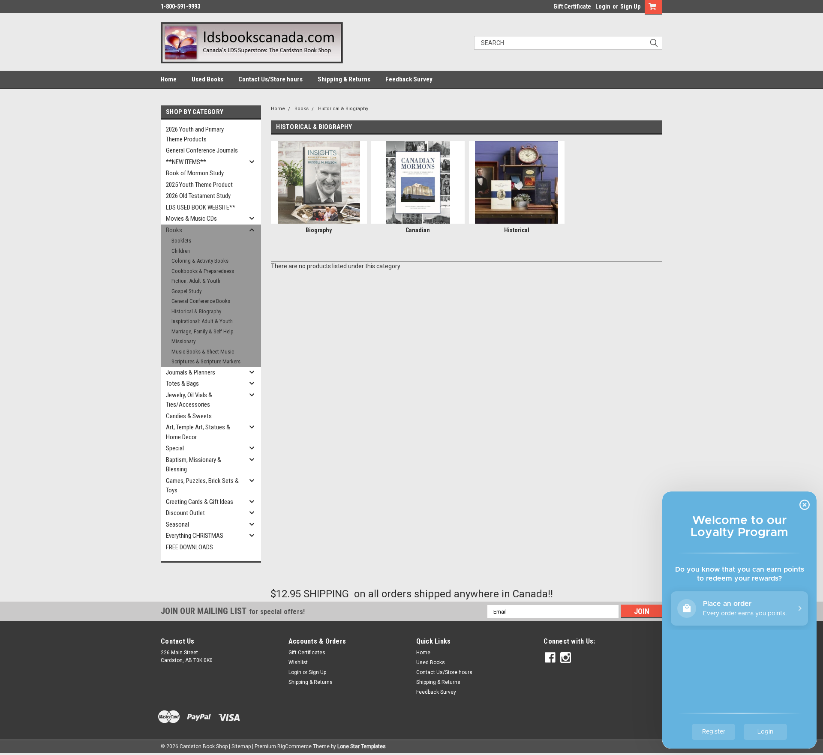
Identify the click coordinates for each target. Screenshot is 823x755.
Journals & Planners (190, 372)
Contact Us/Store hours (270, 79)
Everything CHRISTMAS (194, 535)
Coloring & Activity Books (199, 261)
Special (175, 448)
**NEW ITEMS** (186, 162)
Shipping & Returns (344, 79)
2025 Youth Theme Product (199, 185)
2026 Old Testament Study (198, 196)
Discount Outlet (185, 513)
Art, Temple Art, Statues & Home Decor (198, 432)
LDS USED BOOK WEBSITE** (200, 207)
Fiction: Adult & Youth (195, 281)
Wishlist (298, 662)
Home (169, 79)
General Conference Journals (202, 150)
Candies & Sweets (189, 416)
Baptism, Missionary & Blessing (193, 464)
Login (602, 6)
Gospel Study (186, 291)
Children (180, 251)
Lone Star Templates (361, 746)
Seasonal (177, 524)
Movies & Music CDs (191, 218)
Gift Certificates (306, 653)
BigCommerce (294, 746)
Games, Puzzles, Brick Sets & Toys (202, 485)
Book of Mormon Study (195, 173)
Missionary (183, 341)
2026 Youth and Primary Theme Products (195, 134)
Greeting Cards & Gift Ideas (199, 502)
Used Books (207, 79)
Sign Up (630, 6)
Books (174, 230)
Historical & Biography (196, 311)
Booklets (181, 240)
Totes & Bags (182, 383)
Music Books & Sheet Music (202, 351)
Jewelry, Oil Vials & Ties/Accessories (189, 400)
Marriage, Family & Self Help (202, 331)
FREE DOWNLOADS (189, 547)
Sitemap (241, 746)
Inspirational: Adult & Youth (202, 321)
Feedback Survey (409, 79)
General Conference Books (200, 301)
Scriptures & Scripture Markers (205, 361)
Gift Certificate (572, 6)
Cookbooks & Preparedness (202, 271)
